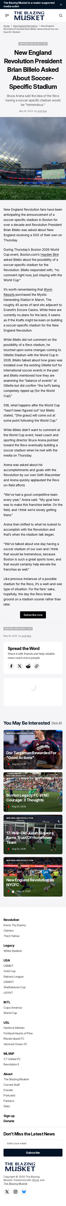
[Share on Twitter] (19, 666)
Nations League (14, 976)
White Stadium (13, 951)
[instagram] (15, 1191)
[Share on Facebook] (11, 666)
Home (7, 26)
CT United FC (12, 1059)
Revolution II (11, 1064)
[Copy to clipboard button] (36, 666)
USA (7, 960)
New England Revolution (25, 26)
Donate (8, 1090)
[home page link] (28, 15)
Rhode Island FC (14, 1038)
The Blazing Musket (15, 1183)
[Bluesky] (23, 1191)
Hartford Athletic (14, 1028)
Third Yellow (12, 936)
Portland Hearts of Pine (18, 1033)
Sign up (9, 1116)
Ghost (35, 1180)
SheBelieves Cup (15, 987)
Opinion (9, 930)
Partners (9, 1101)
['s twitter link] (7, 1191)
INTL (7, 1002)
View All (56, 723)
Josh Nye (42, 111)
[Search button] (60, 15)
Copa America (13, 1007)
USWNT (9, 982)
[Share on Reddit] (28, 666)
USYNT (8, 992)
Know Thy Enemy (15, 925)
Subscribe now (33, 615)
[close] (61, 4)
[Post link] (33, 749)
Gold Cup (9, 971)
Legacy (9, 945)
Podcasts (9, 1095)
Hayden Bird (49, 254)
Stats (7, 1106)
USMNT (8, 966)
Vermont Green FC (15, 1044)
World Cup (10, 1013)
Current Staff (12, 1084)
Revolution (11, 920)
